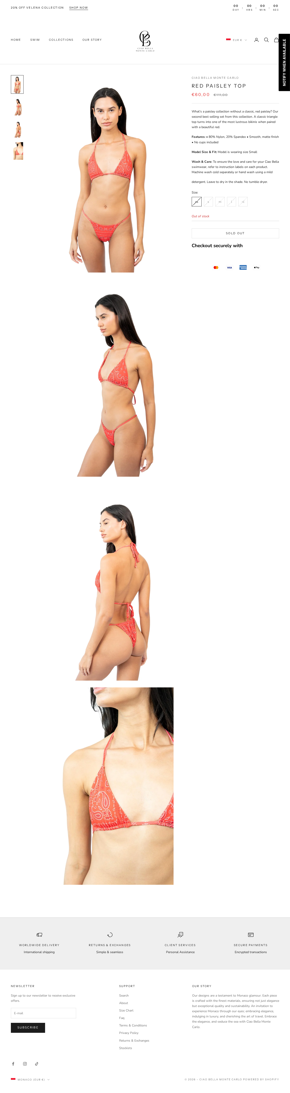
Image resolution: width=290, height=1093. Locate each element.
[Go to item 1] (17, 84)
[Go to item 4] (17, 151)
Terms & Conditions (133, 1025)
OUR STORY (92, 39)
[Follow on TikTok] (36, 1064)
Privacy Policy (128, 1033)
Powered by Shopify (261, 1079)
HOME (16, 39)
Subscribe (28, 1028)
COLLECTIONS (61, 39)
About (123, 1003)
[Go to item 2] (17, 106)
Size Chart (126, 1010)
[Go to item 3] (17, 129)
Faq (121, 1018)
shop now (78, 7)
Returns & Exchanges (134, 1040)
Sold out (235, 233)
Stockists (125, 1048)
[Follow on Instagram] (25, 1064)
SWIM (35, 39)
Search (124, 995)
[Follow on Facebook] (13, 1064)
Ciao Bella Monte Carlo (215, 77)
